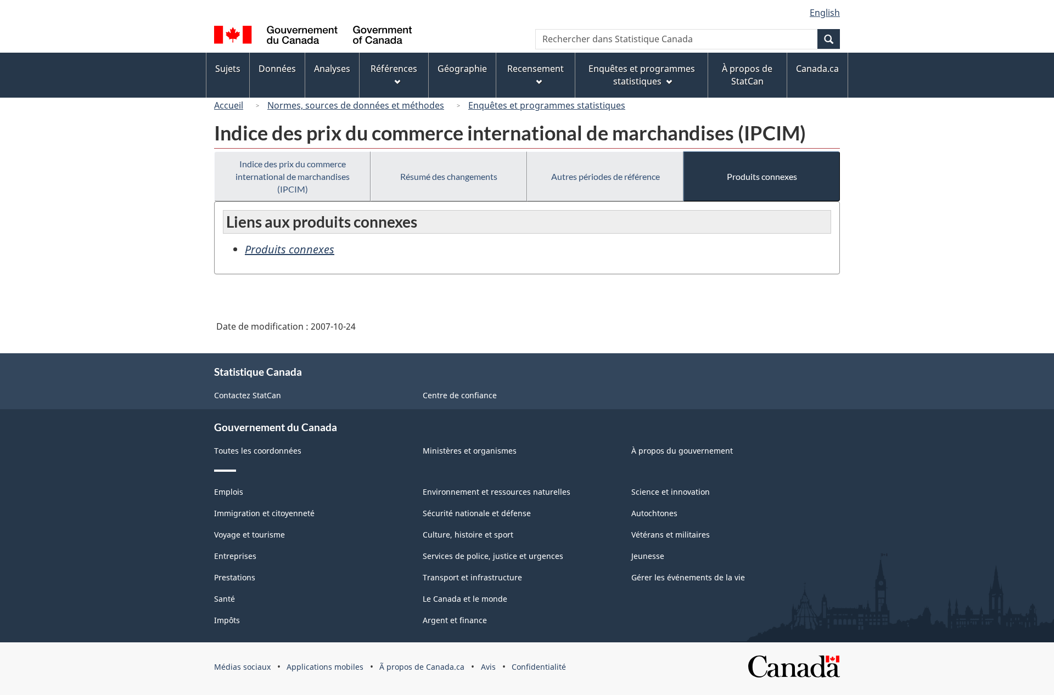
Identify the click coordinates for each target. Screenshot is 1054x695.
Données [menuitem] (277, 69)
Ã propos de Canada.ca (421, 667)
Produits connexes (762, 176)
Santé (224, 599)
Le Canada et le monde (465, 599)
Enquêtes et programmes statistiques (546, 105)
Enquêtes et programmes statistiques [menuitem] (641, 75)
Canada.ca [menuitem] (817, 69)
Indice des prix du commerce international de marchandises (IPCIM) (293, 176)
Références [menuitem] (394, 69)
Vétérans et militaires (670, 534)
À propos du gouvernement (682, 450)
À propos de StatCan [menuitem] (747, 75)
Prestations (234, 577)
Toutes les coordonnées (257, 450)
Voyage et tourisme (249, 534)
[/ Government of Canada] (313, 36)
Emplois (228, 492)
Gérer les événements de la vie (688, 577)
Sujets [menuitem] (227, 69)
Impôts (227, 620)
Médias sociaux (242, 667)
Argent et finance (455, 620)
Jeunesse (647, 556)
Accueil (228, 105)
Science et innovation (670, 492)
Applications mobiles (325, 667)
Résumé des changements (448, 176)
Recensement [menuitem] (535, 69)
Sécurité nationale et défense (477, 513)
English (825, 13)
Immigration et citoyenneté (264, 513)
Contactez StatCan (247, 395)
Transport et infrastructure (472, 577)
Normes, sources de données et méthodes (355, 105)
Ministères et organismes (470, 450)
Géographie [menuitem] (462, 69)
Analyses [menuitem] (332, 69)
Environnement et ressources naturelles (496, 492)
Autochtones (654, 513)
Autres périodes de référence (605, 176)
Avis (488, 667)
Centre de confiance (460, 395)
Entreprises (235, 556)
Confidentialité (539, 667)
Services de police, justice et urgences (493, 556)
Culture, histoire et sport (468, 534)
